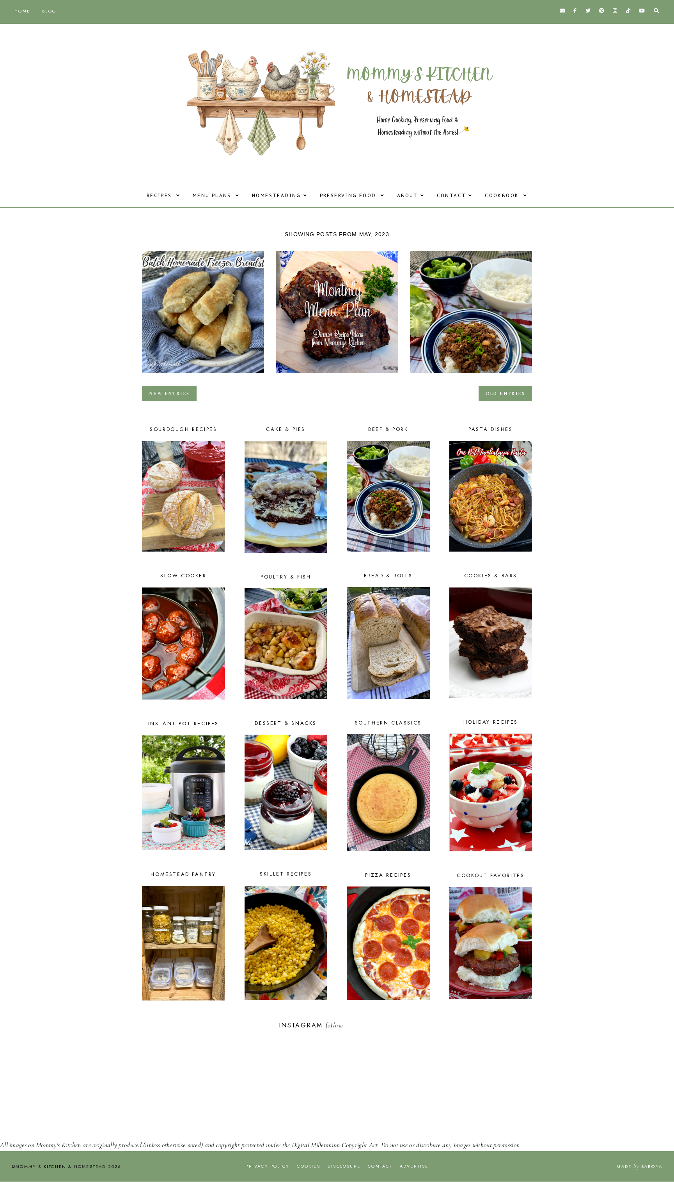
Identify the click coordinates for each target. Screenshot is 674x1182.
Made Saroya (639, 1166)
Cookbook (503, 195)
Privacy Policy (267, 1166)
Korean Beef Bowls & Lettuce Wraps (471, 375)
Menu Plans (213, 195)
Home (22, 11)
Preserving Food (349, 195)
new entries (169, 393)
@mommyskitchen (370, 1025)
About (407, 195)
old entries (505, 393)
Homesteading (276, 195)
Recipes (160, 195)
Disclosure (344, 1166)
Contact (451, 195)
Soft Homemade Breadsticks (203, 375)
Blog (49, 11)
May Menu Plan (337, 375)
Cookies (308, 1166)
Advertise (414, 1166)
